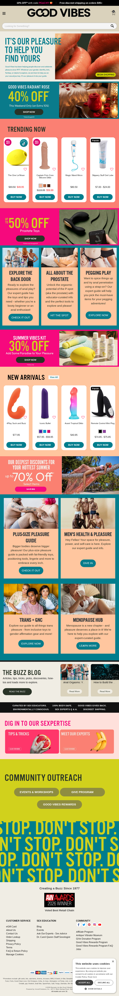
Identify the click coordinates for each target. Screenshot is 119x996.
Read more (92, 977)
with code (35, 2)
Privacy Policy (13, 943)
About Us (11, 930)
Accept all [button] (84, 982)
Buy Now (16, 197)
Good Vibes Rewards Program (92, 942)
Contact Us (12, 933)
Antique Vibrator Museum (89, 935)
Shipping (10, 940)
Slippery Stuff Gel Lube (102, 175)
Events (40, 930)
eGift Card (11, 926)
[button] (4, 13)
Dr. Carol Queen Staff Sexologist (53, 937)
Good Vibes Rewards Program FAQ (94, 945)
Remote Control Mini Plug (103, 423)
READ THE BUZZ (17, 691)
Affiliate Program (84, 931)
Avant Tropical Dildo (74, 423)
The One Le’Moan (16, 175)
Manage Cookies (15, 954)
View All (54, 377)
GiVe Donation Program (88, 938)
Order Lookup (13, 937)
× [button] (113, 961)
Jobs (78, 949)
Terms (9, 947)
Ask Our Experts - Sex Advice (52, 933)
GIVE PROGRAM (82, 792)
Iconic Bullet (45, 423)
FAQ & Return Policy (17, 950)
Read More (74, 691)
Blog (39, 926)
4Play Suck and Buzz (16, 423)
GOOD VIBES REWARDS (59, 804)
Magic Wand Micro (73, 175)
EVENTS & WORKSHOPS (36, 792)
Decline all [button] (104, 982)
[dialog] (94, 975)
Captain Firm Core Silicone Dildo (45, 176)
